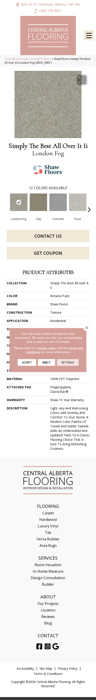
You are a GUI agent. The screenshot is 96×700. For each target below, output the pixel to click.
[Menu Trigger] (89, 35)
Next (89, 202)
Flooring (20, 59)
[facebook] (39, 646)
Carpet (32, 59)
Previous (6, 202)
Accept (27, 362)
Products (45, 59)
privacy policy (46, 348)
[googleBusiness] (55, 646)
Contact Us (48, 236)
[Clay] (38, 202)
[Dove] (78, 202)
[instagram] (47, 646)
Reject (46, 362)
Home (8, 59)
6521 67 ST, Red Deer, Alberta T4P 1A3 (50, 4)
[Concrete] (58, 202)
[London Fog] (19, 202)
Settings (67, 362)
